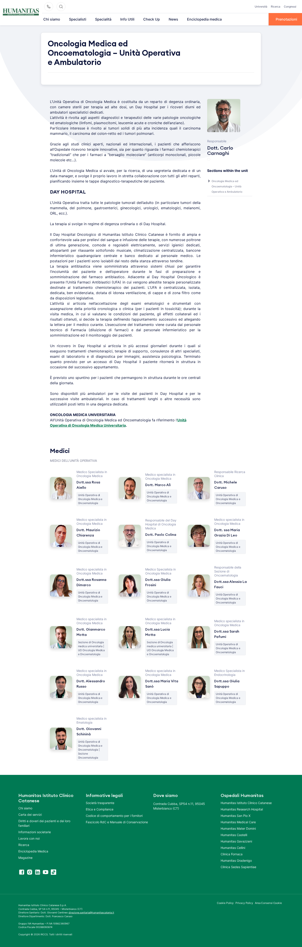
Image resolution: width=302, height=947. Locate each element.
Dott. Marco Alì (158, 485)
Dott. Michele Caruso (225, 485)
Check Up (151, 19)
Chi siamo (51, 19)
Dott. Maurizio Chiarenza (88, 532)
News (173, 19)
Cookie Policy (225, 903)
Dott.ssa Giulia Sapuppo (226, 683)
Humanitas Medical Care (238, 822)
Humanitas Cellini (233, 848)
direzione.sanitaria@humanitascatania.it (91, 912)
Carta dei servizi (30, 814)
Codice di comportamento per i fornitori (114, 816)
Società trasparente (100, 803)
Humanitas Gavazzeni (236, 841)
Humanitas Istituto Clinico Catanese (246, 803)
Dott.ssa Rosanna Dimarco (91, 582)
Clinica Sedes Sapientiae (238, 867)
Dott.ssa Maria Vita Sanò (161, 683)
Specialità (103, 19)
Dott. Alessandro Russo (90, 683)
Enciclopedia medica (204, 19)
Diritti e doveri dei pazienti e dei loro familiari (44, 823)
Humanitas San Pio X (235, 816)
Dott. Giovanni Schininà (88, 731)
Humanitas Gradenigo (236, 860)
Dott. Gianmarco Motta (90, 632)
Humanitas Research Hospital (242, 809)
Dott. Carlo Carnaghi (220, 151)
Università (261, 6)
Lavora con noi (29, 838)
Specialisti (77, 19)
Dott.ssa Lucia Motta (157, 632)
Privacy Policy (244, 903)
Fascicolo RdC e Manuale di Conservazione (117, 822)
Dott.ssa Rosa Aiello (88, 485)
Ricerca (275, 6)
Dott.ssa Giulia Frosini (157, 582)
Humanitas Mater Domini (238, 828)
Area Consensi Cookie (268, 903)
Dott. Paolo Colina (160, 534)
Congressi (290, 6)
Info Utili (127, 19)
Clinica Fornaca (232, 854)
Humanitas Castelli (234, 835)
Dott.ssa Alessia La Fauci (230, 584)
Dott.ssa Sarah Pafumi (226, 634)
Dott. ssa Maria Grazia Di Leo (227, 532)
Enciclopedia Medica (33, 851)
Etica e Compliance (99, 809)
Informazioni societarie (34, 832)
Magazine (25, 858)
